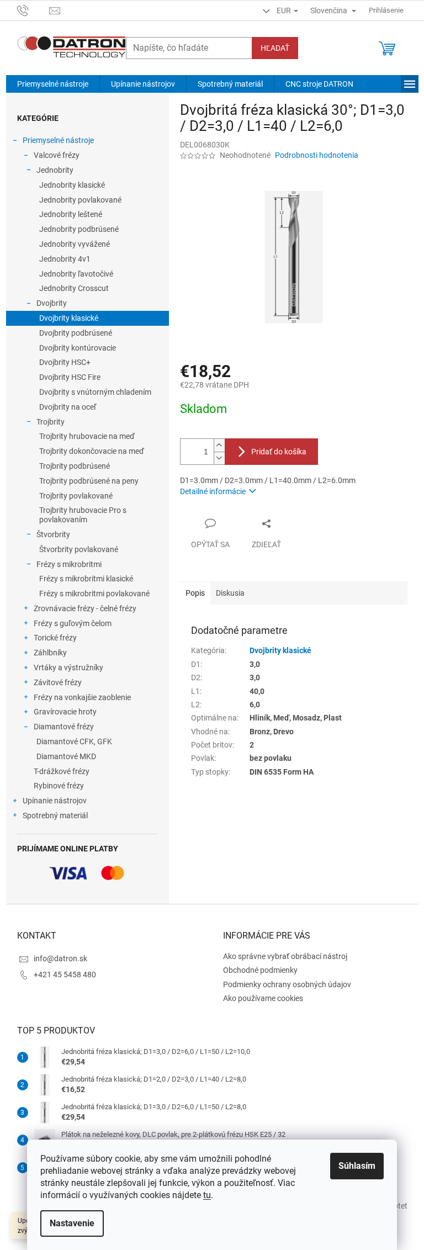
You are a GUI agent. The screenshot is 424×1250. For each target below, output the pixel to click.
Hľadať (275, 48)
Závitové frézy (58, 682)
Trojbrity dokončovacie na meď (91, 451)
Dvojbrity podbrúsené (75, 333)
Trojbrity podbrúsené (74, 466)
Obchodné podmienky (260, 970)
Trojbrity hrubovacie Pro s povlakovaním (82, 515)
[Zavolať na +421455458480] (33, 10)
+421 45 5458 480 (65, 974)
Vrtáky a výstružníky (68, 667)
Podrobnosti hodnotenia (316, 155)
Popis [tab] (195, 593)
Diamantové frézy (64, 726)
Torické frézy (55, 637)
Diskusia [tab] (230, 593)
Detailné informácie (213, 491)
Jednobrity (54, 170)
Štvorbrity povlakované (78, 549)
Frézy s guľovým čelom (73, 623)
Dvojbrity (51, 303)
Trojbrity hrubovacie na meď (87, 436)
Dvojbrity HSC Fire (69, 377)
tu (207, 1195)
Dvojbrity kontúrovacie (77, 347)
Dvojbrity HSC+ (65, 362)
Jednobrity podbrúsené (79, 229)
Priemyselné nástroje (58, 140)
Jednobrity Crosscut (74, 288)
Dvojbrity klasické (68, 318)
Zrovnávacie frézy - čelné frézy (85, 608)
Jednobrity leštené (70, 214)
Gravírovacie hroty (65, 711)
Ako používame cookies (263, 998)
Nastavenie (72, 1223)
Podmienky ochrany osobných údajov (287, 984)
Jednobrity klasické (72, 185)
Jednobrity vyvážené (74, 244)
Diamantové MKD (66, 756)
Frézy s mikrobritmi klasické (86, 578)
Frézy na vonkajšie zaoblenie (82, 697)
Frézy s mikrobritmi (69, 564)
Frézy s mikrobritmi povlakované (94, 593)
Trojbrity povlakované (76, 495)
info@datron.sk (60, 958)
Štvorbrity (53, 534)
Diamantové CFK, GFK (74, 741)
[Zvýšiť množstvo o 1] (219, 445)
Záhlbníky (50, 652)
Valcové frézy (57, 155)
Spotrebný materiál (55, 815)
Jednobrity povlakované (80, 199)
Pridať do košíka (278, 451)
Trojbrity (50, 421)
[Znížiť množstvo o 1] (219, 458)
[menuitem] (52, 84)
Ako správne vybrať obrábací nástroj (285, 956)
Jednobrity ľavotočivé (76, 273)
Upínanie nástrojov (55, 800)
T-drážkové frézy (61, 771)
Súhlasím (356, 1166)
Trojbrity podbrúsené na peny (89, 480)
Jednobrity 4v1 (65, 259)
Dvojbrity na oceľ (67, 406)
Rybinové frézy (59, 785)
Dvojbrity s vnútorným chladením (95, 392)
